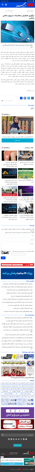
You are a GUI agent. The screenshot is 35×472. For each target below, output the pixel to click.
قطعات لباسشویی (28, 391)
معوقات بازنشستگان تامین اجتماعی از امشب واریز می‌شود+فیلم (18, 318)
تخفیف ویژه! (12, 464)
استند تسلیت (24, 386)
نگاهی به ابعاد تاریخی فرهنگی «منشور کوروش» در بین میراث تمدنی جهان (17, 330)
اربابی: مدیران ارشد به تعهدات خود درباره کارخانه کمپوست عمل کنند (17, 299)
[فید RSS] (14, 439)
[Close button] (34, 457)
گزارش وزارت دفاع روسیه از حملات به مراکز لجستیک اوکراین (19, 293)
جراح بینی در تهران (29, 383)
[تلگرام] (26, 439)
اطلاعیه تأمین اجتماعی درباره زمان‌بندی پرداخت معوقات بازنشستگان (17, 327)
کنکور (32, 108)
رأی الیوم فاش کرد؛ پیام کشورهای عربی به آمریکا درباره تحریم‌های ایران (17, 338)
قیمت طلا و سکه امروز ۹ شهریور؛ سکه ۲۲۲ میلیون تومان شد (19, 321)
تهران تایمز (11, 396)
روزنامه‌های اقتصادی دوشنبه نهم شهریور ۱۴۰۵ (22, 378)
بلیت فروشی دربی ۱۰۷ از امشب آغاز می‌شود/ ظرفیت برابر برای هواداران (17, 324)
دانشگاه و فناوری (30, 11)
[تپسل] (2, 114)
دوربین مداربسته (5, 386)
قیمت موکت (4, 383)
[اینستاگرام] (21, 439)
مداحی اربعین (15, 386)
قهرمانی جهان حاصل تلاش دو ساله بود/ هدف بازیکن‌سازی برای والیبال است (17, 347)
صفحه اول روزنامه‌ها (28, 352)
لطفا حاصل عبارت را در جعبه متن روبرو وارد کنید (23, 251)
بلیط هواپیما (5, 391)
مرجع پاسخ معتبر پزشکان (27, 389)
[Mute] (6, 133)
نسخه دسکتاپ (17, 445)
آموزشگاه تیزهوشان (16, 391)
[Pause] (3, 133)
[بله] (24, 439)
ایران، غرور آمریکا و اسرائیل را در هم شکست (22, 308)
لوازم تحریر (21, 383)
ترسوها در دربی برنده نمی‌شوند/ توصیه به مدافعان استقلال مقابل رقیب (16, 344)
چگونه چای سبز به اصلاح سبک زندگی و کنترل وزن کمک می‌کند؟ (18, 335)
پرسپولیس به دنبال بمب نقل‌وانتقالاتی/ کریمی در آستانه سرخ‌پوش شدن (16, 341)
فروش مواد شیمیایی (15, 389)
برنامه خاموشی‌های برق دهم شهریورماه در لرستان (21, 296)
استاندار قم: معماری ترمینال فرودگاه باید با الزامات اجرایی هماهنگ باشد (16, 287)
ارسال (3, 258)
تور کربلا (31, 386)
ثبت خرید (17, 140)
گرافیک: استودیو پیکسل (14, 469)
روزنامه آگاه (4, 396)
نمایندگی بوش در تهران (25, 394)
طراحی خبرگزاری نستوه (27, 469)
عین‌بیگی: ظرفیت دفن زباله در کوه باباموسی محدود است (20, 305)
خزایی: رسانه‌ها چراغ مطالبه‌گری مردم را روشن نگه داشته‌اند (19, 290)
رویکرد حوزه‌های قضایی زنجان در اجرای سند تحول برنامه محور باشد (18, 311)
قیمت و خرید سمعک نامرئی (27, 396)
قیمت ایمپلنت (5, 389)
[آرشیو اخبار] (11, 439)
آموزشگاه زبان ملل (8, 394)
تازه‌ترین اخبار (30, 281)
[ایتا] (9, 439)
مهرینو (17, 396)
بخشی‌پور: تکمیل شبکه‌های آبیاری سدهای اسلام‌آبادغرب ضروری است (17, 284)
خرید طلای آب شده (13, 383)
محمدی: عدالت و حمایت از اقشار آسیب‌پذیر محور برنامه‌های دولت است (17, 302)
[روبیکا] (16, 439)
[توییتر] (19, 439)
